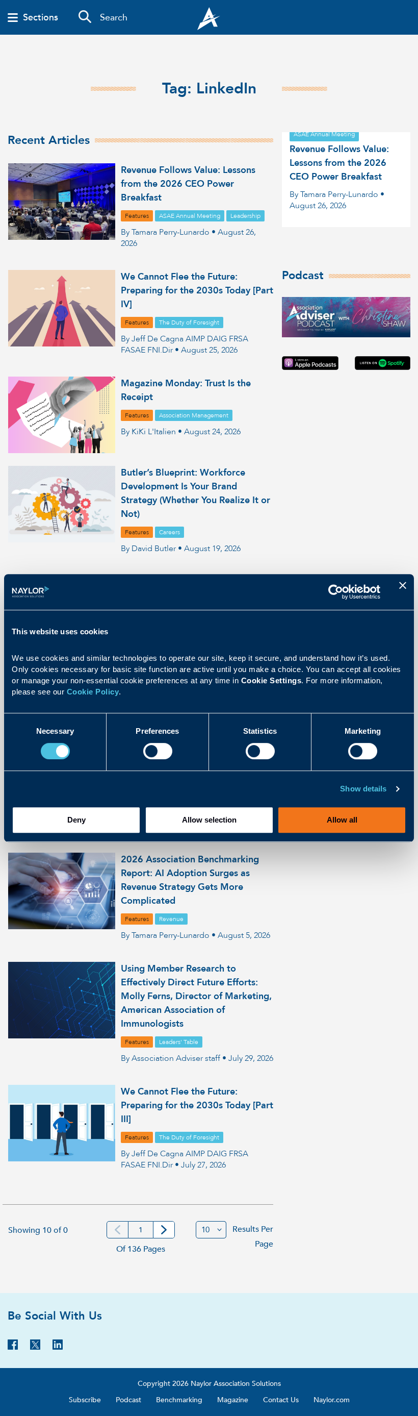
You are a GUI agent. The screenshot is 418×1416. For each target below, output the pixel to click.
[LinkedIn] (58, 1347)
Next (163, 1230)
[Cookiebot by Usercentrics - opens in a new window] (335, 592)
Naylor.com (332, 1400)
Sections (40, 17)
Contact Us (281, 1400)
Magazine (232, 1400)
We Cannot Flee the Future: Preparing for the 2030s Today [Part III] (197, 1105)
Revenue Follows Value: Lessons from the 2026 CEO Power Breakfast (188, 184)
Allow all (342, 819)
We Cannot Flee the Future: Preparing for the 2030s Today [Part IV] (197, 290)
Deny (76, 819)
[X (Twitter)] (35, 1347)
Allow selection (209, 819)
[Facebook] (13, 1347)
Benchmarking (179, 1400)
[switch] (157, 749)
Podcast (128, 1400)
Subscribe (85, 1400)
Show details (363, 788)
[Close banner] (402, 592)
